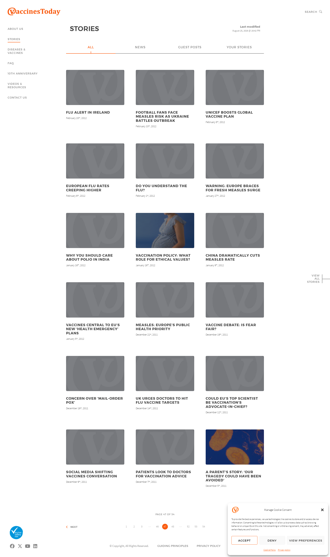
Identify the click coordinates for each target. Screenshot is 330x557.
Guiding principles (172, 545)
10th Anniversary (23, 73)
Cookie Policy (270, 549)
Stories (14, 39)
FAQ (11, 63)
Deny (272, 540)
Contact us (17, 97)
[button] (322, 510)
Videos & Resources (17, 85)
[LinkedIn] (35, 545)
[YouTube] (28, 545)
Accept (244, 540)
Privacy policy (284, 549)
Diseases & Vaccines (16, 51)
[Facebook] (12, 545)
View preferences (305, 540)
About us (15, 28)
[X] (20, 545)
